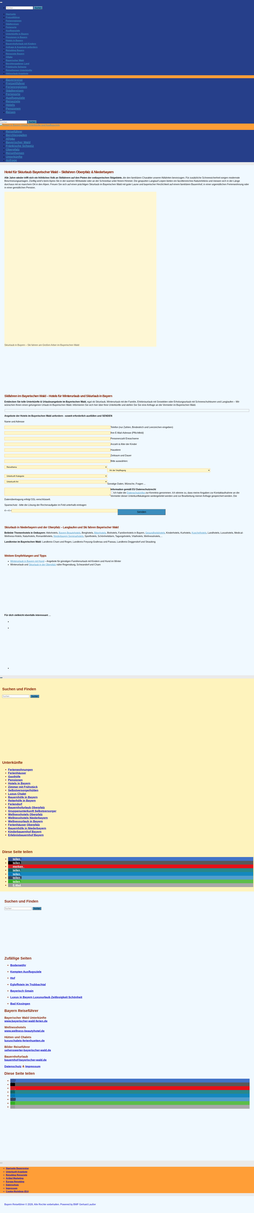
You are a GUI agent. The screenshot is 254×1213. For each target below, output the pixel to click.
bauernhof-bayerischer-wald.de (25, 1059)
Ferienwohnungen (20, 769)
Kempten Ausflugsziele (25, 971)
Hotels (10, 104)
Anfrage (11, 160)
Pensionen (13, 108)
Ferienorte (11, 27)
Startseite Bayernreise (17, 1168)
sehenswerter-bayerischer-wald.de (27, 1050)
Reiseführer (14, 131)
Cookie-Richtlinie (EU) (17, 1191)
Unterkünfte (14, 156)
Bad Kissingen (20, 1003)
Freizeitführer (13, 17)
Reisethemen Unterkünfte (19, 70)
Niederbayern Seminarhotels (68, 536)
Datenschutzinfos (136, 492)
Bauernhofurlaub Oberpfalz (26, 807)
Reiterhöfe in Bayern (22, 800)
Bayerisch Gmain (22, 990)
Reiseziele (13, 101)
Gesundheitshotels (155, 533)
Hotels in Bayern (14, 40)
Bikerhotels (100, 533)
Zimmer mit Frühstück (23, 786)
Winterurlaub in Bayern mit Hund (27, 561)
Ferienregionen (13, 20)
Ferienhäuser (17, 773)
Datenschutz (12, 1066)
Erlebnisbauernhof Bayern (26, 835)
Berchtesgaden (16, 135)
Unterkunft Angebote (16, 1171)
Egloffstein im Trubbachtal (28, 984)
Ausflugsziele (13, 30)
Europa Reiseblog (15, 1181)
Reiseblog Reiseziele (16, 1175)
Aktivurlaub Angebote (17, 73)
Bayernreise (14, 79)
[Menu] (1, 2)
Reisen (10, 112)
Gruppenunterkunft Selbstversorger (32, 811)
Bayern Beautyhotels (70, 533)
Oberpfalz (13, 149)
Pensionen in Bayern (16, 37)
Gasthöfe (14, 776)
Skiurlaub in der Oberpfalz (42, 564)
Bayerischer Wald (15, 60)
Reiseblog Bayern (15, 50)
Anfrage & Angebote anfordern (21, 47)
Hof (12, 978)
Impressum (32, 1066)
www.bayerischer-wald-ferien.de (25, 1021)
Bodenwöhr (18, 965)
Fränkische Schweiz (16, 67)
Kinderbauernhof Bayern (24, 831)
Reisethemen (15, 153)
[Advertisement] (92, 369)
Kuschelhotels (199, 533)
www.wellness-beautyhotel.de (24, 1030)
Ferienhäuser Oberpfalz (24, 824)
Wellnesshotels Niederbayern (28, 817)
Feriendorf (15, 804)
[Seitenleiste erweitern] (1, 677)
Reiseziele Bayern (15, 53)
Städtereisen (12, 24)
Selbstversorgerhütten (23, 790)
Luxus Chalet (17, 793)
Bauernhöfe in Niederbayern (27, 828)
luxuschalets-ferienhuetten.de (24, 1040)
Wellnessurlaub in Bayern (25, 821)
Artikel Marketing (15, 1178)
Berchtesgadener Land (17, 63)
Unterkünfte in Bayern (17, 34)
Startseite (11, 14)
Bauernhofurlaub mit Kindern (21, 43)
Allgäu (9, 57)
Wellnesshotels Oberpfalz (25, 814)
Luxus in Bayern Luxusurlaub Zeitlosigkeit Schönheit (46, 997)
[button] (15, 859)
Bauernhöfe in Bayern (23, 797)
